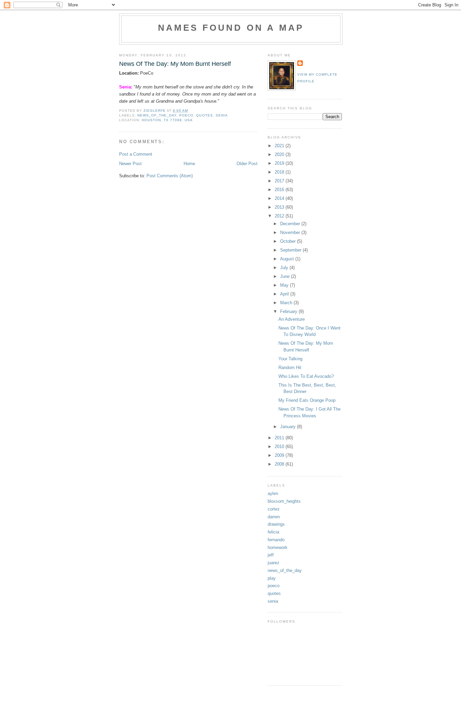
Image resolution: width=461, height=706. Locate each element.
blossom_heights (284, 501)
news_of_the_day (157, 115)
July (285, 267)
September (291, 250)
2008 (280, 464)
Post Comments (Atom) (169, 175)
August (287, 258)
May (285, 285)
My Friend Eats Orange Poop (306, 400)
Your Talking (290, 358)
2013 (280, 207)
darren (274, 516)
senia (222, 115)
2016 (280, 189)
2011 (280, 437)
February (289, 311)
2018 (280, 172)
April (285, 293)
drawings (276, 524)
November (290, 232)
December (290, 223)
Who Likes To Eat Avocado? (306, 376)
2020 (280, 154)
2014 (280, 198)
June (285, 276)
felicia (273, 531)
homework (278, 547)
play (272, 578)
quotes (204, 115)
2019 (280, 163)
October (288, 241)
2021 (280, 145)
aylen (273, 493)
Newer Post (130, 163)
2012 (280, 215)
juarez (273, 562)
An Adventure (291, 319)
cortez (274, 509)
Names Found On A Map (231, 28)
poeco (186, 115)
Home (189, 163)
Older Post (247, 163)
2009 (280, 455)
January (288, 426)
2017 (280, 180)
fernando (276, 539)
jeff (271, 554)
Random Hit (289, 367)
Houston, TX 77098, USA (167, 120)
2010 (280, 446)
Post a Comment (135, 154)
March (287, 302)
